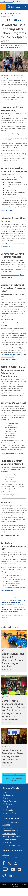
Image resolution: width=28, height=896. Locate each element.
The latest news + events (10, 13)
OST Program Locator (17, 156)
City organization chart (11, 845)
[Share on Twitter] (12, 20)
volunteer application (7, 357)
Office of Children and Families (10, 47)
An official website (6, 2)
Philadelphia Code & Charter (10, 823)
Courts (5, 798)
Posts (20, 13)
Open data (6, 842)
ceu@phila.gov (10, 453)
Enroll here (6, 246)
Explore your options (7, 210)
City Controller (8, 804)
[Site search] (25, 7)
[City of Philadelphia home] (14, 7)
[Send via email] (15, 20)
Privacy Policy (23, 884)
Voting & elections (9, 839)
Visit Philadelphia (9, 857)
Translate (22, 2)
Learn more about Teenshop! (10, 535)
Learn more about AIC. (8, 590)
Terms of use (5, 884)
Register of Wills (9, 813)
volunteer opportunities (12, 355)
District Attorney (9, 801)
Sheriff (5, 807)
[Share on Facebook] (8, 20)
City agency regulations (12, 831)
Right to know (14, 884)
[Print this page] (19, 20)
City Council (7, 795)
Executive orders (9, 833)
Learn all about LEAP (7, 319)
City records (7, 828)
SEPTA (5, 854)
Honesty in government (12, 836)
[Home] (1, 13)
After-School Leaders (15, 335)
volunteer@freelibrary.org (9, 359)
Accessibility (14, 886)
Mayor (5, 792)
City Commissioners (10, 810)
